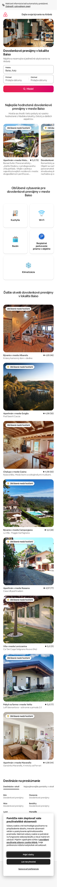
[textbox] (15, 80)
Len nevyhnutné (28, 862)
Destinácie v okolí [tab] (11, 786)
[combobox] (28, 70)
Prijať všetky (28, 854)
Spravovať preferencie (28, 869)
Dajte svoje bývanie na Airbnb (37, 14)
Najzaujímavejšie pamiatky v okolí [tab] (39, 786)
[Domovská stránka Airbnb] (5, 14)
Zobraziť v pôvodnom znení (17, 6)
